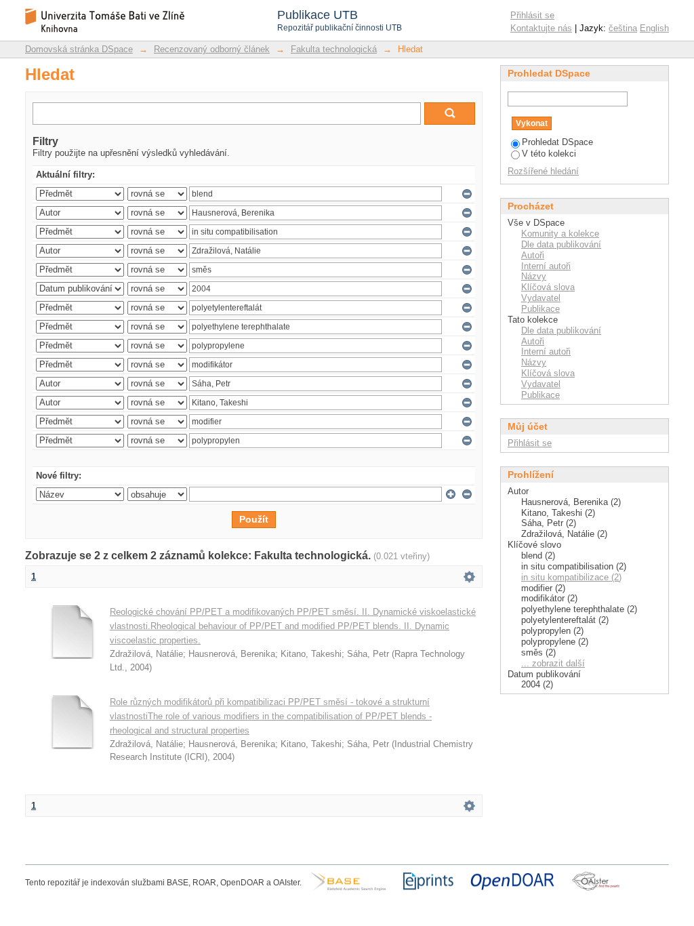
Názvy (533, 276)
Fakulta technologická (334, 49)
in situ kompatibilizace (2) (571, 577)
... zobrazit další (553, 663)
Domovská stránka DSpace (79, 49)
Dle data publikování (561, 244)
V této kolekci (549, 153)
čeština (623, 28)
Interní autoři (546, 266)
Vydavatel (540, 298)
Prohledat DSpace (557, 142)
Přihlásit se (532, 15)
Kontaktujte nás (541, 28)
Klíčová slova (548, 287)
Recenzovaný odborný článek (212, 49)
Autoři (532, 255)
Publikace (540, 309)
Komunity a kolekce (560, 233)
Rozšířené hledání (543, 171)
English (654, 28)
